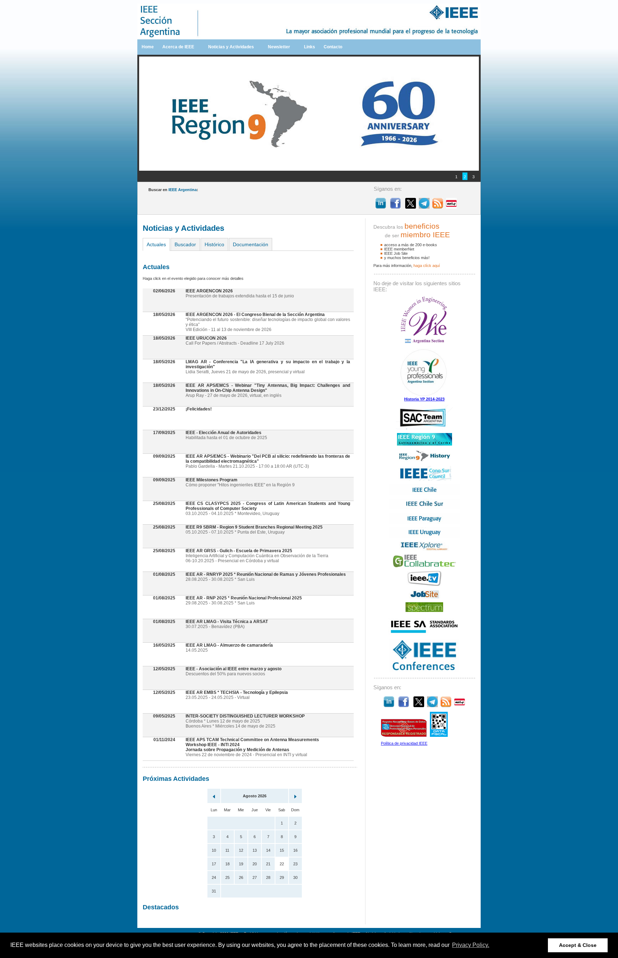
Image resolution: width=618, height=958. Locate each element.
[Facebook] (395, 207)
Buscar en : (173, 190)
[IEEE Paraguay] (424, 522)
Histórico (214, 244)
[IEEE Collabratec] (424, 566)
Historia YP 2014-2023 (424, 399)
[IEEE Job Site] (424, 597)
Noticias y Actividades (231, 46)
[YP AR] (424, 395)
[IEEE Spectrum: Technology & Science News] (424, 610)
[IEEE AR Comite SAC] (424, 428)
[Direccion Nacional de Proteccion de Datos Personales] (404, 735)
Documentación (250, 244)
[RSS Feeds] (437, 207)
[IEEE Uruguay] (424, 536)
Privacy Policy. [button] (470, 945)
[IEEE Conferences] (424, 670)
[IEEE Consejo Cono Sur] (424, 479)
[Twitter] (410, 207)
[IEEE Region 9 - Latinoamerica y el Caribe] (424, 444)
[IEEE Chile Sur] (424, 508)
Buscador (185, 244)
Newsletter (279, 46)
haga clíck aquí (426, 265)
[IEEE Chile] (424, 493)
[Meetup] (451, 207)
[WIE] (424, 343)
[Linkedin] (380, 207)
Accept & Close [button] (578, 945)
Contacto (333, 46)
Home (148, 46)
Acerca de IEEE (178, 46)
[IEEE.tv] (424, 585)
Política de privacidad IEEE (404, 743)
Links (309, 46)
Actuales (156, 244)
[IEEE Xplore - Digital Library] (424, 550)
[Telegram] (424, 207)
